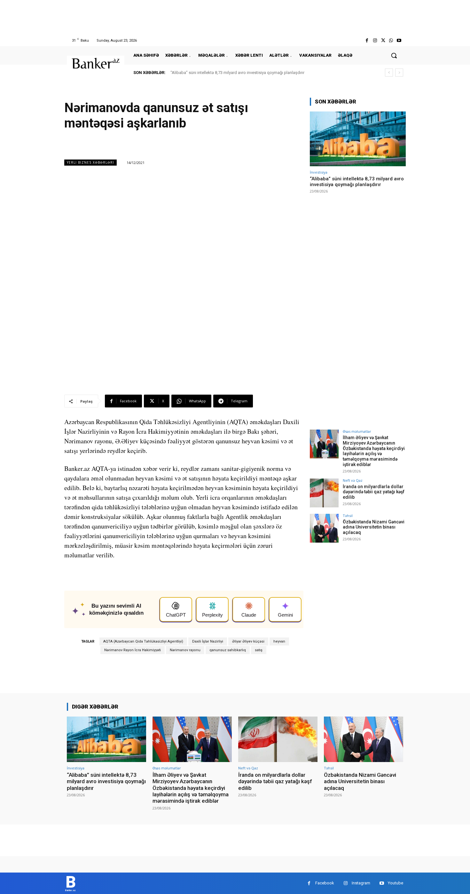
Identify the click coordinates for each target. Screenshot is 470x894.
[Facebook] (367, 41)
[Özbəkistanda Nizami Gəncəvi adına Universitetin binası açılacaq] (324, 528)
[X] (383, 41)
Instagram (361, 883)
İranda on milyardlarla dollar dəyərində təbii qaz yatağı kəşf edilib (373, 492)
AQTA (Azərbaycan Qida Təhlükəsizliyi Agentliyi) (143, 641)
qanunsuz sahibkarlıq (227, 650)
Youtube (395, 883)
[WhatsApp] (391, 41)
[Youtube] (399, 41)
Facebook (324, 883)
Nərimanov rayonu (185, 650)
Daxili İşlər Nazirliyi (207, 641)
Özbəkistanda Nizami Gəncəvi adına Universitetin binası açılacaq (373, 527)
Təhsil (348, 515)
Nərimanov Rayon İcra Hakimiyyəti (132, 650)
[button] (394, 55)
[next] (399, 73)
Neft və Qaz (353, 480)
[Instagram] (375, 41)
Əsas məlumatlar (357, 431)
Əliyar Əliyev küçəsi (248, 641)
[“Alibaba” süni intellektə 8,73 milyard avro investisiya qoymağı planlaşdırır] (358, 138)
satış (258, 650)
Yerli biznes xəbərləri (90, 162)
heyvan (279, 641)
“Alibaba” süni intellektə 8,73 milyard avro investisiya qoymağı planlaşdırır (237, 72)
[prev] (389, 73)
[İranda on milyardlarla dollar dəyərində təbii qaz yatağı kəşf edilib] (324, 493)
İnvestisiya (318, 172)
